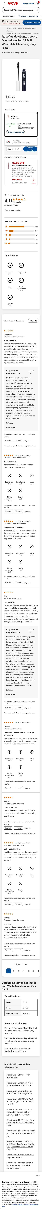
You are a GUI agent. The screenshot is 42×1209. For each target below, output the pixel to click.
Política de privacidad (20, 1204)
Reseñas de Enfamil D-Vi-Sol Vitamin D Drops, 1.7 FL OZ (20, 1084)
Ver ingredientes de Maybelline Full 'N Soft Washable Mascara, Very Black (20, 1031)
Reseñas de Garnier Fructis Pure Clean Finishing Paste (19, 1092)
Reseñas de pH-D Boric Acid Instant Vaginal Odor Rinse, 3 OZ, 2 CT (20, 1101)
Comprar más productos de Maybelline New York (17, 1049)
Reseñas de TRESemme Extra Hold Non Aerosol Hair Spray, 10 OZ (20, 1123)
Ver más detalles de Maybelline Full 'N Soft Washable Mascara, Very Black (20, 1041)
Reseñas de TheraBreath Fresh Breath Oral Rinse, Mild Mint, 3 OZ (21, 1133)
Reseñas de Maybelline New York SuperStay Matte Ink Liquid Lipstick (20, 1165)
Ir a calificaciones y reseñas (14, 52)
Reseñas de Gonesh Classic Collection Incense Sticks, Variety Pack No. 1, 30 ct (19, 1112)
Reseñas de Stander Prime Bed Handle (19, 1076)
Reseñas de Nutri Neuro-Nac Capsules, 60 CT (20, 1156)
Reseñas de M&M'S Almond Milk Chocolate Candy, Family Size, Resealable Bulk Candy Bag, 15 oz (20, 1145)
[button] (3, 971)
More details (17, 179)
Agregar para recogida (30, 148)
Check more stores (16, 132)
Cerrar (37, 1175)
